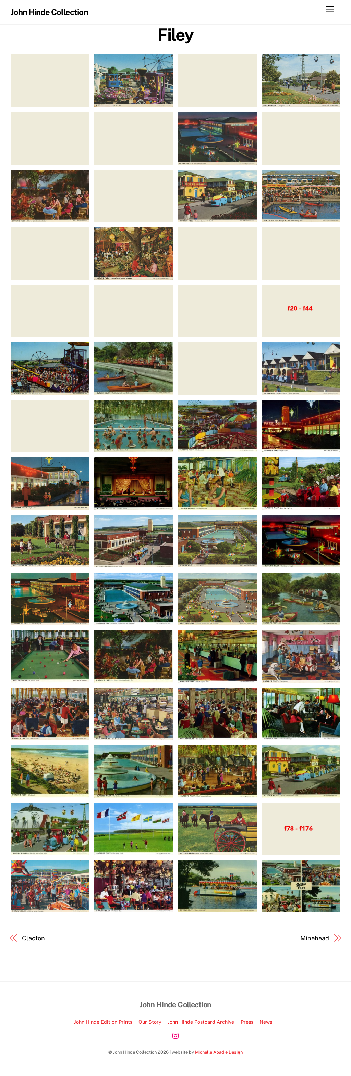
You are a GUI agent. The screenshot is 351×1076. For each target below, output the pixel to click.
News (265, 1022)
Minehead (314, 938)
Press (247, 1022)
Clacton (33, 938)
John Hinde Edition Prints (103, 1022)
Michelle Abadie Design (219, 1052)
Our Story (149, 1022)
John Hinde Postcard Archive (201, 1022)
